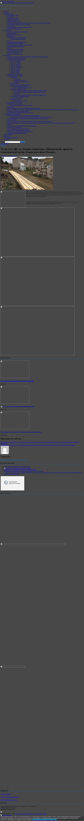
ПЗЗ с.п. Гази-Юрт (15, 64)
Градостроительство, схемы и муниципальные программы (23, 108)
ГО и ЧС (9, 40)
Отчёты (9, 124)
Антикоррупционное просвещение (17, 133)
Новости (6, 12)
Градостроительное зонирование (16, 42)
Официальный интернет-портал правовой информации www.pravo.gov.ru (31, 117)
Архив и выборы (18, 98)
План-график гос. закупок (14, 102)
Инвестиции (10, 36)
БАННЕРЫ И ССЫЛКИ (21, 101)
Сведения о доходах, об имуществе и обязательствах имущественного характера (29, 121)
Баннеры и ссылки (15, 99)
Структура (10, 17)
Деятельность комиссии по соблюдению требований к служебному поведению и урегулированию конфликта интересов (41, 123)
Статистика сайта (5, 794)
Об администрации (12, 15)
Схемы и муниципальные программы (17, 111)
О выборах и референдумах (18, 89)
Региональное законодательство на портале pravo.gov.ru (29, 92)
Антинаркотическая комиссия (15, 46)
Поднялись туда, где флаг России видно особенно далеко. (21, 432)
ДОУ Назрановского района (15, 43)
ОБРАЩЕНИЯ (8, 134)
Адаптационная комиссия (17, 39)
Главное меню (5, 143)
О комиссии (13, 77)
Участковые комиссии (20, 80)
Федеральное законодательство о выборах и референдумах (30, 95)
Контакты (6, 136)
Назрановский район (13, 18)
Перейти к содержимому (8, 1)
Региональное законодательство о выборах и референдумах (30, 90)
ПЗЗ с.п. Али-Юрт (15, 61)
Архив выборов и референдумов (19, 96)
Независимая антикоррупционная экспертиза (20, 131)
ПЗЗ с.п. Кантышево (16, 67)
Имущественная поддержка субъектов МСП (19, 27)
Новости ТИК (14, 83)
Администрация (8, 14)
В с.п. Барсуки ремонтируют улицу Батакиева (17, 381)
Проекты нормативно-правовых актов (21, 105)
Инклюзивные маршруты (11, 137)
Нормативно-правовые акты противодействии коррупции (23, 115)
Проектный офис (12, 33)
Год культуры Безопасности (15, 53)
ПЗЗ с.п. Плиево (15, 73)
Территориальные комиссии (22, 81)
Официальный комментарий (15, 49)
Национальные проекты (14, 28)
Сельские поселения (13, 20)
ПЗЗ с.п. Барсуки (15, 62)
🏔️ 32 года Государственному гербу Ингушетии (17, 406)
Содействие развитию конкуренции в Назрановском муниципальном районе (28, 23)
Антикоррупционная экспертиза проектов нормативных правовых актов (27, 56)
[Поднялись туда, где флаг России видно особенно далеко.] (15, 428)
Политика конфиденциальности (16, 58)
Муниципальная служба (14, 21)
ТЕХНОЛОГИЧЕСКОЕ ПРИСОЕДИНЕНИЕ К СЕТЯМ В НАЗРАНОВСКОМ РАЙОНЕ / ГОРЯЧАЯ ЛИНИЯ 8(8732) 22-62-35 (43, 109)
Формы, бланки (11, 120)
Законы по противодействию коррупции (18, 130)
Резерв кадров (11, 26)
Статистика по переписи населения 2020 (18, 24)
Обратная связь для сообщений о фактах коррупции (21, 126)
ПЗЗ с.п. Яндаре (15, 71)
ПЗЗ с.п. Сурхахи (15, 68)
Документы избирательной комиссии (20, 84)
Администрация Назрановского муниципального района (17, 5)
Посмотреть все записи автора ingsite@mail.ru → (14, 460)
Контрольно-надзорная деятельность (17, 31)
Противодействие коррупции (12, 114)
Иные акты (17, 93)
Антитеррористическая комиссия (16, 37)
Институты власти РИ (13, 52)
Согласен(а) (35, 819)
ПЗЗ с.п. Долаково (15, 65)
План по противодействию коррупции (18, 128)
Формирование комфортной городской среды (20, 112)
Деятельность (7, 30)
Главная (6, 11)
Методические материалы (14, 127)
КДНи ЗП (10, 48)
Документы (7, 55)
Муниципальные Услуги (14, 34)
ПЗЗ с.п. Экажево (15, 70)
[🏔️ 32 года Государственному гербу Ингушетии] (15, 403)
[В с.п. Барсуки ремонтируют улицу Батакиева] (15, 377)
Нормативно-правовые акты (15, 103)
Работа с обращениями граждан (19, 86)
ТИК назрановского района (15, 74)
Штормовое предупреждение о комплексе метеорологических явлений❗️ (24, 471)
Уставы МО (7, 139)
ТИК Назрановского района (15, 76)
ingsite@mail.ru (13, 156)
